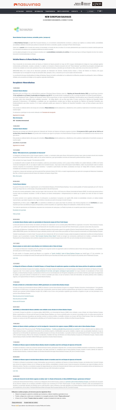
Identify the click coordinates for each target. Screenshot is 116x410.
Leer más (15, 258)
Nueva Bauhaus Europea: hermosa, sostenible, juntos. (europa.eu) (31, 37)
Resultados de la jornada (19, 210)
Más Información (17, 118)
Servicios (30, 12)
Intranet (91, 11)
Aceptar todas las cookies (31, 402)
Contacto (74, 11)
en (101, 11)
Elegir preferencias (17, 402)
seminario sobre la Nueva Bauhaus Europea (77, 381)
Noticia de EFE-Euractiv (19, 301)
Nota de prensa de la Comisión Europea (23, 296)
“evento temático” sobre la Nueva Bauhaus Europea (66, 253)
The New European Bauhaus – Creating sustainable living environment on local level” (58, 329)
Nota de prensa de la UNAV (20, 299)
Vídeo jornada (16, 214)
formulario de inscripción (49, 112)
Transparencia (50, 12)
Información (39, 11)
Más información (17, 176)
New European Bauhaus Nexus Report (46, 236)
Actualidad (20, 12)
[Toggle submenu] (22, 10)
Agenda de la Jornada (18, 115)
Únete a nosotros (63, 11)
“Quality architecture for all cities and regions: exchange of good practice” (54, 271)
